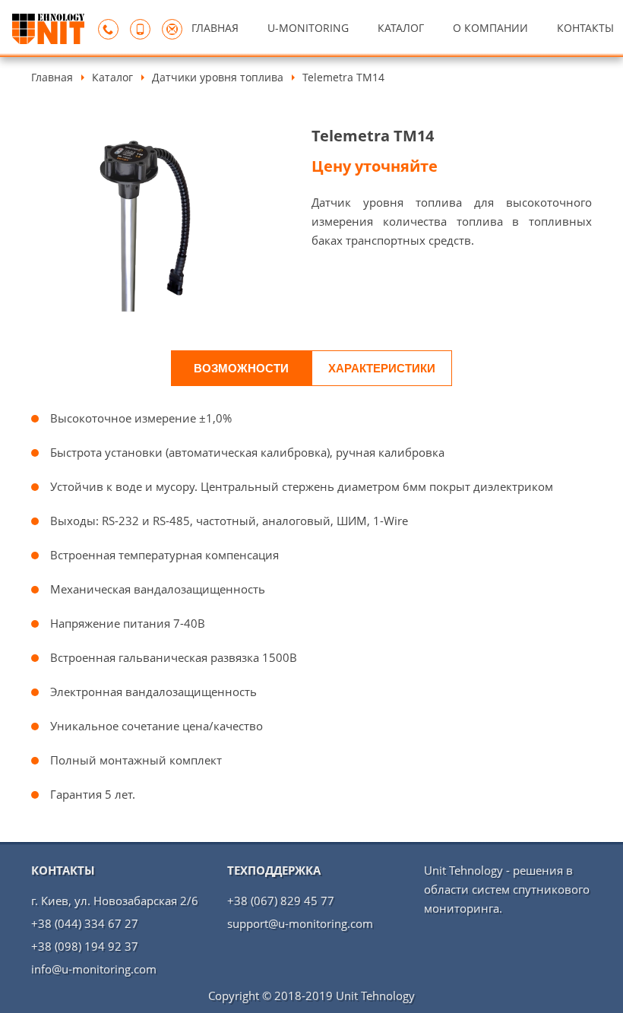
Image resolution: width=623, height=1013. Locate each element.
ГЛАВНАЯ (215, 28)
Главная (52, 77)
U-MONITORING (308, 28)
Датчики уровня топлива (217, 77)
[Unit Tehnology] (48, 40)
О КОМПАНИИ (490, 28)
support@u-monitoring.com (300, 923)
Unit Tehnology (375, 995)
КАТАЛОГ (401, 28)
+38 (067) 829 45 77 (280, 900)
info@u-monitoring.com (94, 969)
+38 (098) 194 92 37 (84, 946)
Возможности (241, 368)
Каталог (112, 77)
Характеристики (381, 368)
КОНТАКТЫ (585, 28)
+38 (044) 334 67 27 (84, 923)
